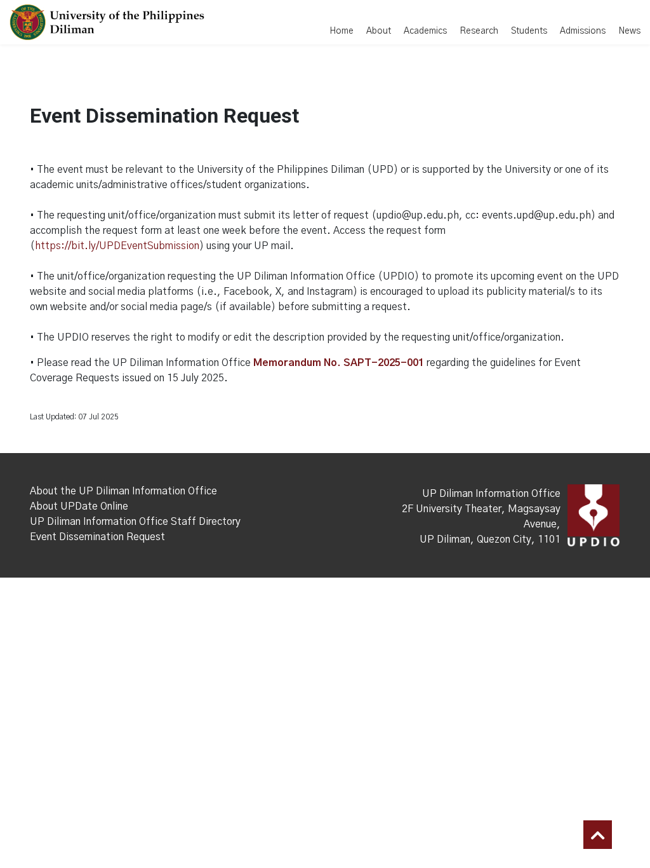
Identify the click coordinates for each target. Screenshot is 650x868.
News (629, 31)
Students (529, 31)
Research (479, 31)
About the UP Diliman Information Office (123, 491)
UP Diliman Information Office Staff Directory (135, 522)
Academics (425, 31)
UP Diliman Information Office (491, 494)
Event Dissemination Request (97, 537)
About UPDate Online (79, 506)
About (378, 31)
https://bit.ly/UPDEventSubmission (117, 246)
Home (341, 31)
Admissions (583, 31)
